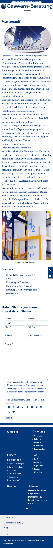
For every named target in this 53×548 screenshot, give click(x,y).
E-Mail (31, 503)
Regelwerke (38, 466)
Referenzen (38, 446)
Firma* (8, 327)
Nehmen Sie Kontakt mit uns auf (27, 1)
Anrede (8, 318)
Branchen (38, 462)
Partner (37, 469)
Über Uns (38, 436)
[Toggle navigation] (27, 13)
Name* (31, 318)
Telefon (31, 327)
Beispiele (37, 439)
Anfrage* (9, 344)
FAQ (36, 459)
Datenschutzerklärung (29, 382)
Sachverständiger (15, 467)
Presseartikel (39, 449)
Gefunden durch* (35, 335)
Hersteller (38, 472)
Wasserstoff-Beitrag (37, 191)
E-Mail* (8, 335)
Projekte (37, 442)
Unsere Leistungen (16, 464)
